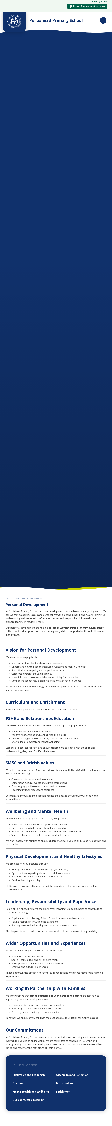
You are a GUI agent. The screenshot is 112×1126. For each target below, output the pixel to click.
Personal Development (29, 598)
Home (9, 598)
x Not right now (99, 1)
